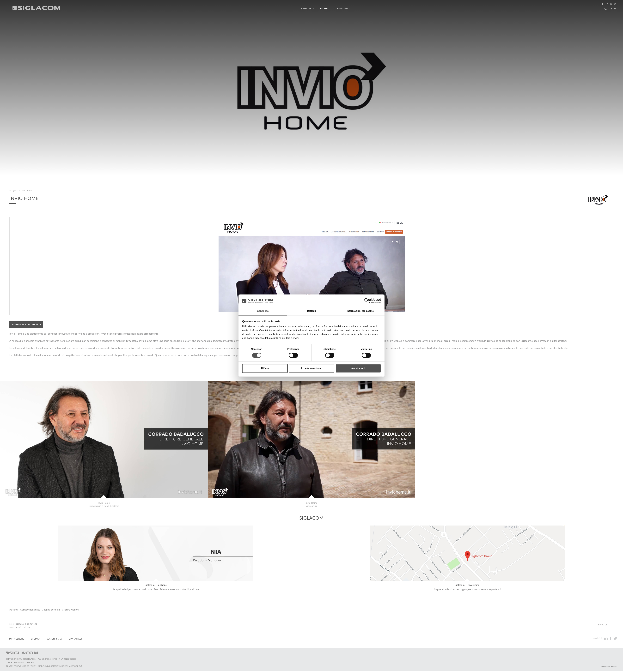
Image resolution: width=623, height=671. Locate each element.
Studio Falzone (23, 627)
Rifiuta (265, 368)
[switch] (293, 355)
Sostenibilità (54, 639)
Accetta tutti (358, 368)
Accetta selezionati (311, 368)
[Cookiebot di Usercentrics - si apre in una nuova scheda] (367, 300)
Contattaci (75, 639)
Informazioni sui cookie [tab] (360, 311)
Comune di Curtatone (26, 624)
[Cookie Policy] (29, 666)
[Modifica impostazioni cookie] (52, 666)
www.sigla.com (609, 666)
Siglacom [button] (342, 9)
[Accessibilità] (75, 666)
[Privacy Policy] (13, 666)
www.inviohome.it (25, 324)
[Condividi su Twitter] (615, 638)
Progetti (325, 9)
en (611, 9)
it (615, 9)
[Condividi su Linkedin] (606, 638)
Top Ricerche (16, 639)
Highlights (307, 9)
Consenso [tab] (263, 311)
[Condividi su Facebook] (611, 638)
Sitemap (35, 639)
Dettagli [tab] (311, 311)
